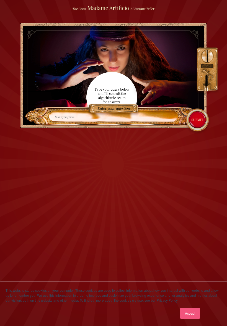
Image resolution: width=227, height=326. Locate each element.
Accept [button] (190, 313)
